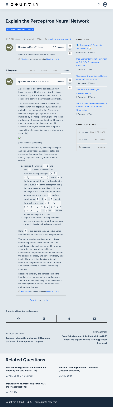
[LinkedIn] (94, 319)
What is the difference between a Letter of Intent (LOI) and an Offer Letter (91, 106)
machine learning (16, 29)
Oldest (32, 71)
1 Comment (27, 376)
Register (34, 300)
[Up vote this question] (70, 46)
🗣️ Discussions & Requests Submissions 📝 (89, 47)
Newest (44, 71)
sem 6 (30, 29)
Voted (55, 71)
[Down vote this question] (70, 53)
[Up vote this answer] (70, 80)
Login (45, 300)
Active (66, 71)
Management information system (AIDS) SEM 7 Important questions (91, 62)
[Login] (105, 4)
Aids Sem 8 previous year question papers (88, 91)
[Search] (99, 4)
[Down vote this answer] (70, 88)
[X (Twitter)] (44, 319)
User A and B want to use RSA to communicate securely (91, 77)
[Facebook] (18, 319)
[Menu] (7, 4)
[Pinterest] (69, 319)
